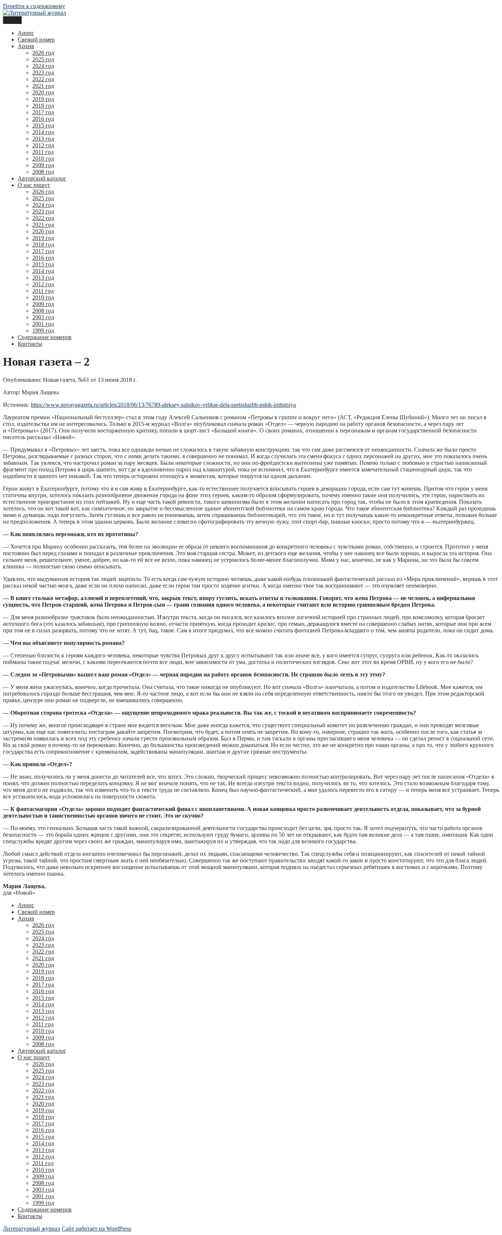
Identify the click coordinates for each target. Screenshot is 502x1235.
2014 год (43, 132)
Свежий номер (36, 39)
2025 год (43, 59)
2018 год (43, 106)
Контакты (30, 344)
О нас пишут (34, 185)
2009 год (43, 165)
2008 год (43, 172)
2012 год (43, 145)
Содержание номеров (45, 337)
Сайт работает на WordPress (96, 1228)
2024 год (43, 66)
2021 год (43, 86)
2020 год (43, 92)
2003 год (43, 317)
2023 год (43, 72)
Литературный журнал (31, 1228)
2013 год (43, 139)
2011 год (43, 152)
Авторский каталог (42, 178)
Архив (26, 46)
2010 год (43, 158)
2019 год (43, 99)
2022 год (43, 79)
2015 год (43, 125)
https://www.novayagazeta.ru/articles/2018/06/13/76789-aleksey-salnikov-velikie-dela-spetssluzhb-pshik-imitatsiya (163, 405)
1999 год (43, 330)
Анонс (26, 33)
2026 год (43, 53)
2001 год (43, 324)
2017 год (43, 112)
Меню (12, 20)
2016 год (43, 119)
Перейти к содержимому (34, 6)
